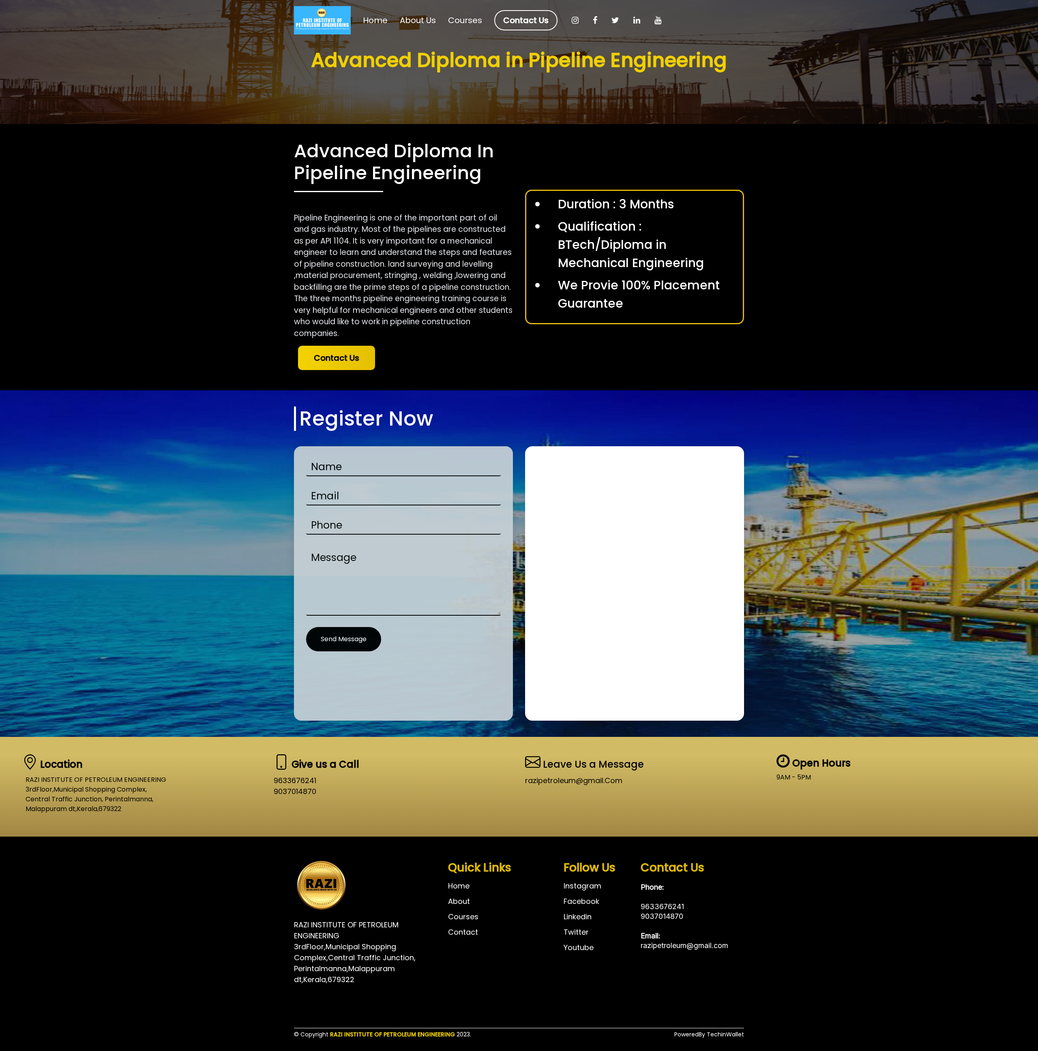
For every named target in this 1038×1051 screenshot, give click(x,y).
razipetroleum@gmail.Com (573, 780)
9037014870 (295, 791)
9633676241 (295, 780)
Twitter (576, 932)
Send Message (344, 639)
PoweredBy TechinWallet (709, 1034)
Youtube (579, 947)
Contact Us (526, 20)
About (459, 901)
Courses (465, 20)
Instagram (582, 886)
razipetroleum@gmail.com (684, 945)
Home (375, 20)
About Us (418, 20)
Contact (463, 932)
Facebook (581, 901)
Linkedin (578, 916)
